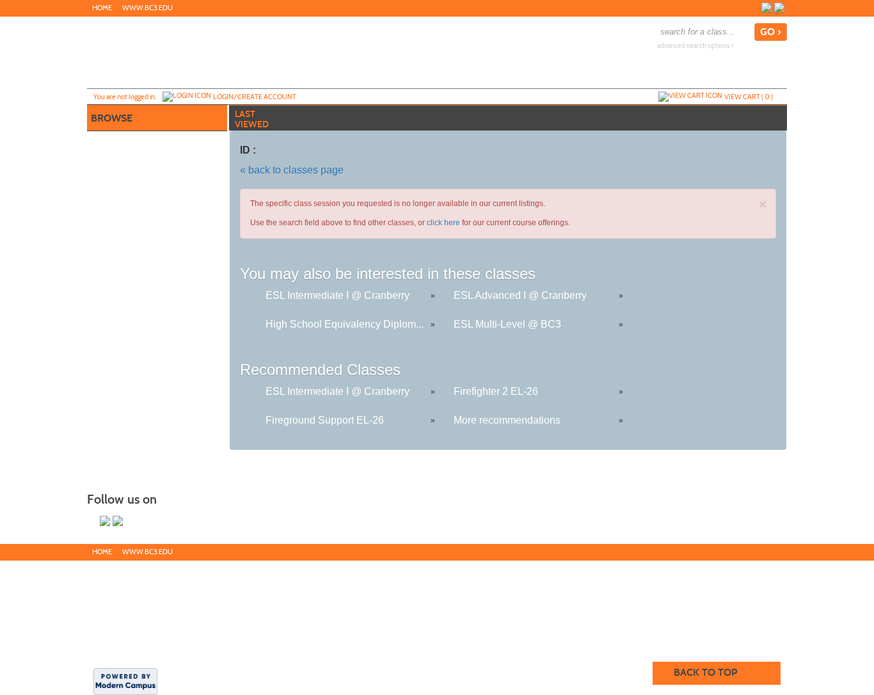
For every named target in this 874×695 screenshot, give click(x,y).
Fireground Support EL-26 (325, 420)
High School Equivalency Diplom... (345, 324)
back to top (705, 672)
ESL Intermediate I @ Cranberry (337, 295)
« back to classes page (292, 169)
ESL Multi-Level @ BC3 (507, 324)
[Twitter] (779, 8)
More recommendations (507, 420)
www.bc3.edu (147, 8)
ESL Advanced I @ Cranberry (520, 295)
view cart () (748, 96)
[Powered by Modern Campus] (125, 680)
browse (111, 118)
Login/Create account (254, 96)
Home (102, 8)
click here (443, 222)
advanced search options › (695, 46)
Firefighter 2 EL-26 (496, 391)
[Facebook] (766, 8)
